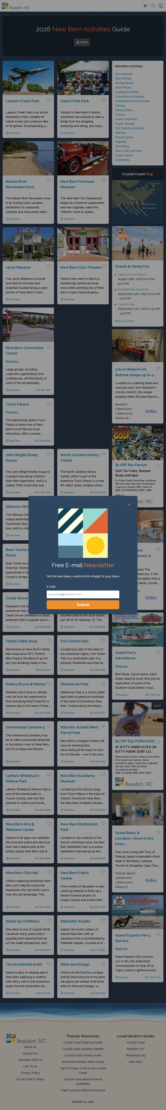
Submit (83, 604)
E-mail (51, 586)
